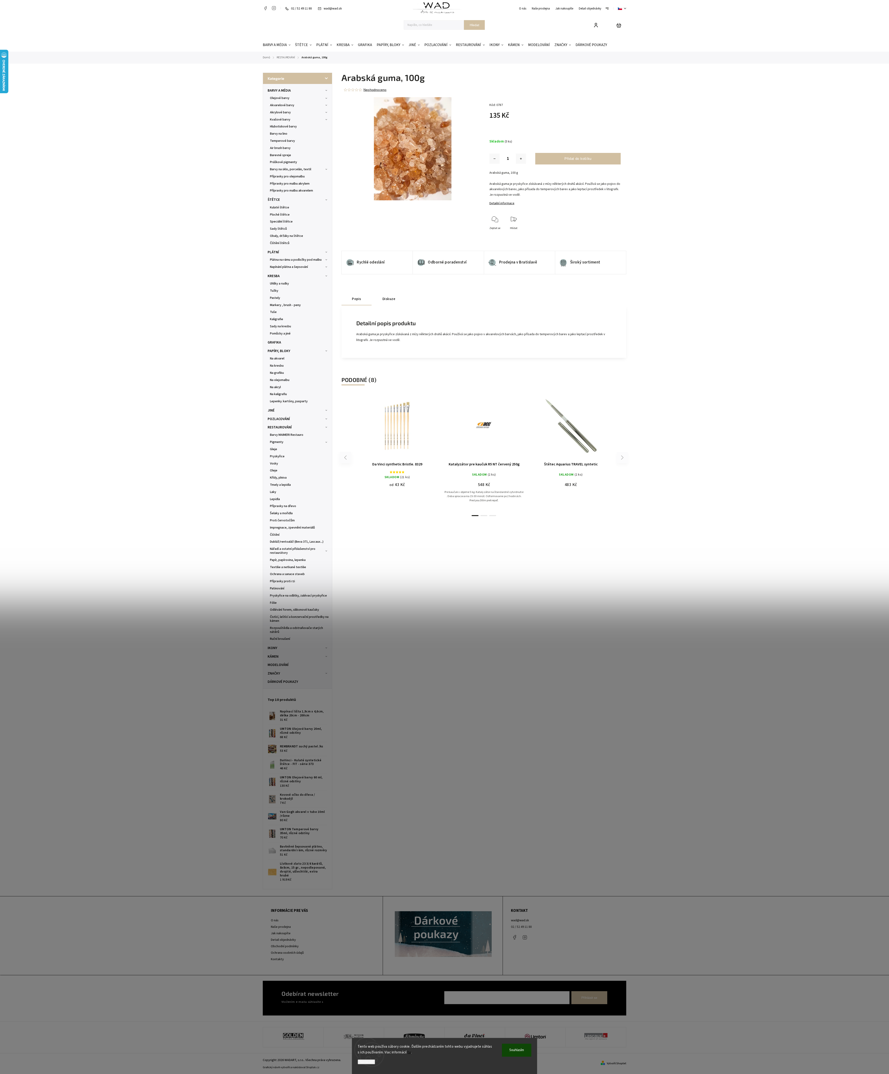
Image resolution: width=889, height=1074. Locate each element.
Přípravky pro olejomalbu (287, 176)
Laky (273, 492)
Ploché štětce (280, 214)
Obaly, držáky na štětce (286, 236)
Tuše (273, 312)
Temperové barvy (282, 141)
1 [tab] (475, 515)
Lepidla (275, 499)
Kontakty (277, 959)
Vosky (274, 463)
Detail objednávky (590, 8)
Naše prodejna (541, 8)
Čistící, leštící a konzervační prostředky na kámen (299, 619)
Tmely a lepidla (280, 485)
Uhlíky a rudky (279, 283)
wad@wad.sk (520, 920)
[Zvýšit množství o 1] (521, 159)
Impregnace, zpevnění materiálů (292, 527)
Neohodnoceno (374, 89)
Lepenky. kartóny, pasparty (289, 401)
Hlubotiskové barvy (283, 126)
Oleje (273, 470)
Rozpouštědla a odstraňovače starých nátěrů (296, 630)
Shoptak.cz (312, 1067)
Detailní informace (501, 203)
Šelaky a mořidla (281, 513)
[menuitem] (278, 45)
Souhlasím (516, 1050)
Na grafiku (277, 373)
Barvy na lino (278, 133)
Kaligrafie (276, 319)
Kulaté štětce (279, 207)
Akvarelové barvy (282, 105)
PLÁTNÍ (273, 252)
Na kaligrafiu (278, 394)
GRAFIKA (274, 342)
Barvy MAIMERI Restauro (286, 435)
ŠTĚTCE (274, 199)
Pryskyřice (277, 456)
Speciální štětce (281, 221)
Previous (346, 457)
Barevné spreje (280, 155)
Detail (408, 428)
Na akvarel (277, 358)
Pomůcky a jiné (280, 333)
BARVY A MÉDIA (279, 90)
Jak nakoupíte (564, 8)
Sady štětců (278, 228)
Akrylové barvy (280, 112)
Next (622, 457)
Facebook (265, 8)
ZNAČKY (274, 673)
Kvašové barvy (280, 119)
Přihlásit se (589, 998)
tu (409, 1052)
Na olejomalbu (279, 380)
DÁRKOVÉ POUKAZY (283, 681)
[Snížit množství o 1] (494, 159)
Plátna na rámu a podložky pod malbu (296, 259)
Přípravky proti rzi (282, 581)
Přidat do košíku (578, 159)
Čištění (274, 534)
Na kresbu (277, 365)
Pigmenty (276, 442)
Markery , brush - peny (285, 305)
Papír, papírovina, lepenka (288, 560)
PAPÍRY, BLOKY (279, 350)
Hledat (474, 25)
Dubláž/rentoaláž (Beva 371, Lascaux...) (296, 541)
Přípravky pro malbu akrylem (290, 183)
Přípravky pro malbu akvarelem (291, 190)
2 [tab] (483, 515)
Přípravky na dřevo (283, 506)
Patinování (277, 588)
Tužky (274, 290)
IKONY (272, 647)
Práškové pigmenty (283, 162)
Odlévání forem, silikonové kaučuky (294, 609)
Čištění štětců (279, 243)
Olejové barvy (279, 98)
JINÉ (271, 410)
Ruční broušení (280, 639)
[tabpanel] (397, 442)
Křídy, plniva (278, 477)
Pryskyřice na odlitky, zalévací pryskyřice (298, 595)
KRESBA (274, 276)
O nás (522, 8)
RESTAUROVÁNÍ (280, 427)
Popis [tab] (356, 298)
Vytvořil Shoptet (616, 1063)
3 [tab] (492, 515)
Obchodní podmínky (285, 946)
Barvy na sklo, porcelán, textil (290, 169)
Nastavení (366, 1062)
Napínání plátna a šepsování (289, 267)
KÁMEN (273, 656)
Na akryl (275, 387)
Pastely (275, 298)
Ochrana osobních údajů (287, 952)
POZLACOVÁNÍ (279, 418)
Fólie (273, 602)
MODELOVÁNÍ (278, 664)
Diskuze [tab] (388, 298)
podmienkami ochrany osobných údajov (350, 1002)
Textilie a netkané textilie (288, 567)
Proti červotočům (282, 520)
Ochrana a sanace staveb (287, 574)
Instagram (273, 8)
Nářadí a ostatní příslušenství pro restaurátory (292, 551)
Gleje (273, 449)
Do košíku (386, 428)
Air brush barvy (280, 148)
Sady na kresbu (280, 326)
